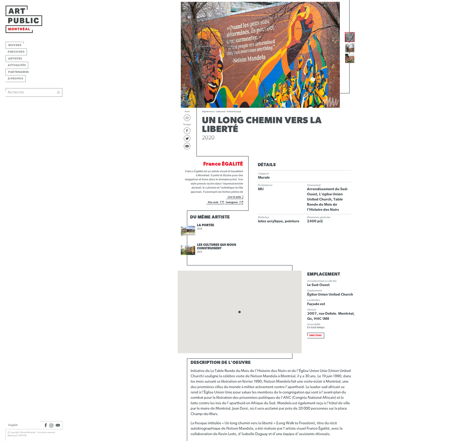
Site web (213, 202)
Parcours (16, 51)
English (13, 425)
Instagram (232, 202)
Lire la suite (234, 197)
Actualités (17, 65)
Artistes (15, 58)
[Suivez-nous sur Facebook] (45, 425)
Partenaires (18, 72)
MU (261, 189)
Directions (315, 336)
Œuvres (14, 45)
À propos (15, 78)
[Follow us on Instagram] (51, 425)
